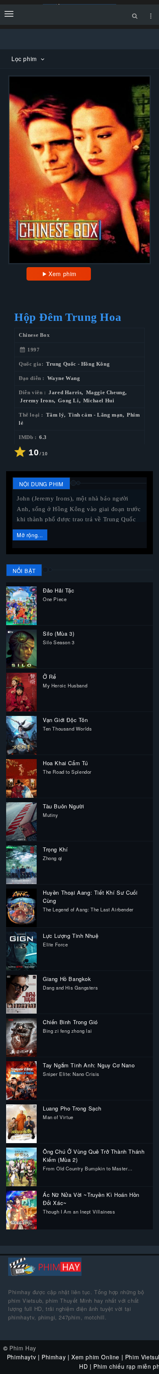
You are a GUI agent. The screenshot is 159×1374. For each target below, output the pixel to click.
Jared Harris (65, 392)
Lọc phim (25, 59)
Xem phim (63, 274)
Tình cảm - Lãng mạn (95, 415)
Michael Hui (99, 401)
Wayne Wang (63, 378)
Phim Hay (22, 1348)
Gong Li (68, 401)
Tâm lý (55, 415)
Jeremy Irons (37, 401)
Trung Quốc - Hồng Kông (78, 364)
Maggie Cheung (106, 392)
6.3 (43, 437)
